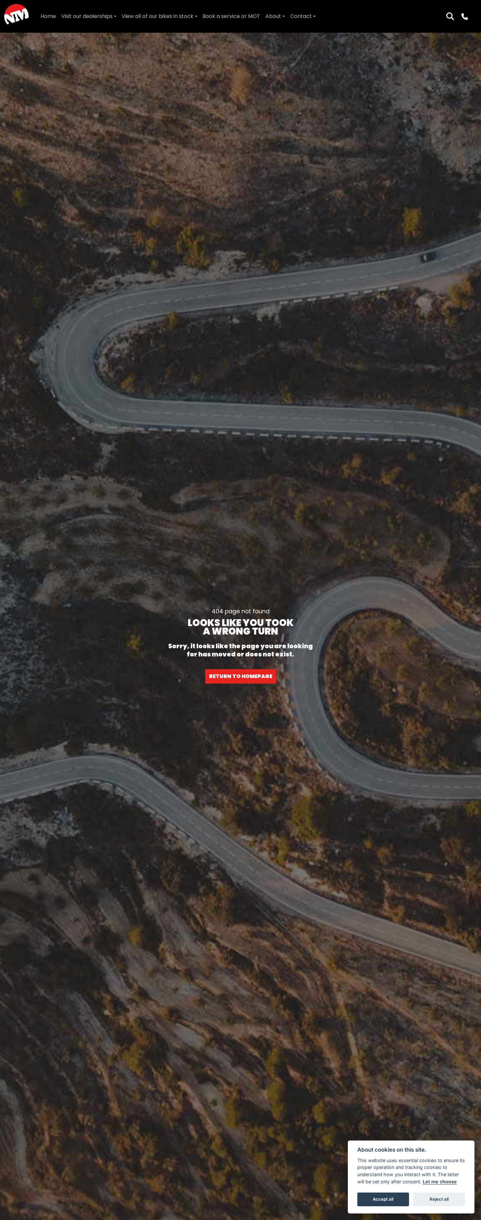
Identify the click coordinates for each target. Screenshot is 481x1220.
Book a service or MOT (231, 16)
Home (48, 16)
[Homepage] (16, 16)
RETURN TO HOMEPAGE (240, 676)
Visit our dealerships (87, 16)
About (273, 16)
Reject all (439, 1199)
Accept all (383, 1199)
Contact (301, 16)
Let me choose (440, 1181)
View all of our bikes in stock (157, 16)
